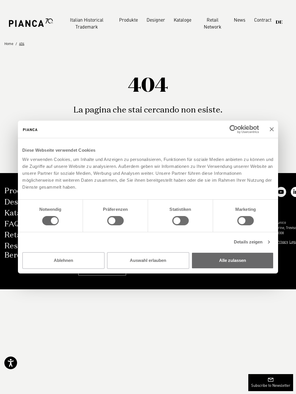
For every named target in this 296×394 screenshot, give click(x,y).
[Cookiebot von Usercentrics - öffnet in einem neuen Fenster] (233, 129)
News (239, 19)
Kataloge (182, 19)
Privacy (282, 241)
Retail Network (212, 23)
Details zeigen (248, 241)
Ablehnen (63, 260)
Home (8, 43)
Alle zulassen (232, 260)
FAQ (12, 224)
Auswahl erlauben (148, 260)
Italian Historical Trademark (86, 23)
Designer (156, 19)
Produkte (128, 19)
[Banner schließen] (272, 129)
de (279, 22)
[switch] (115, 220)
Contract (262, 19)
